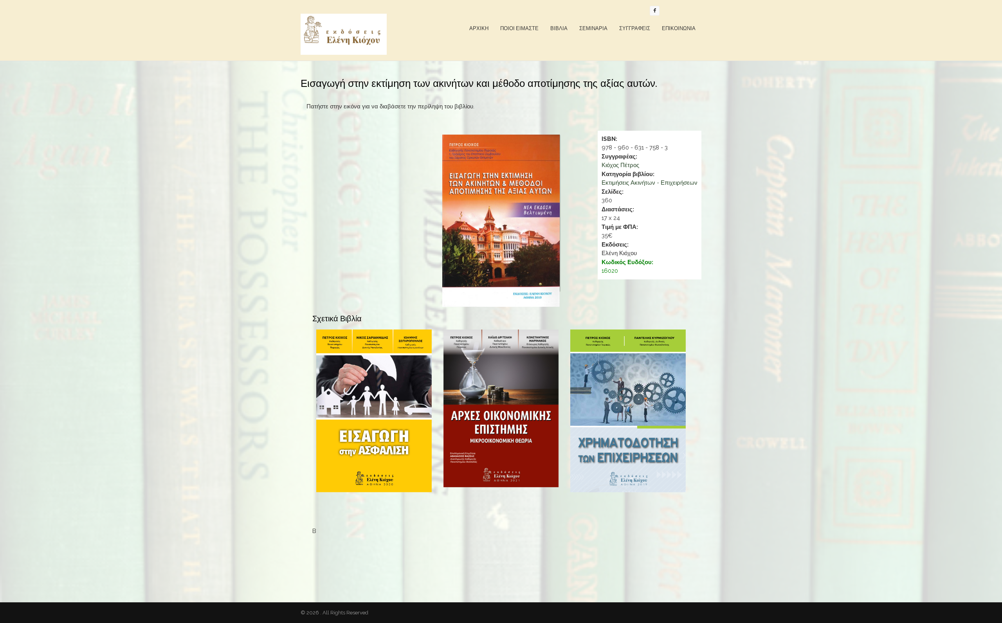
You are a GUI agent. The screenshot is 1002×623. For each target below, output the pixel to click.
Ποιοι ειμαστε (519, 28)
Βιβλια (559, 28)
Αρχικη (478, 28)
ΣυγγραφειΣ (634, 28)
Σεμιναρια (593, 28)
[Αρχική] (344, 34)
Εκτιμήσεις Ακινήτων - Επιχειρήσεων (649, 182)
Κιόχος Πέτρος (620, 165)
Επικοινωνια (679, 28)
